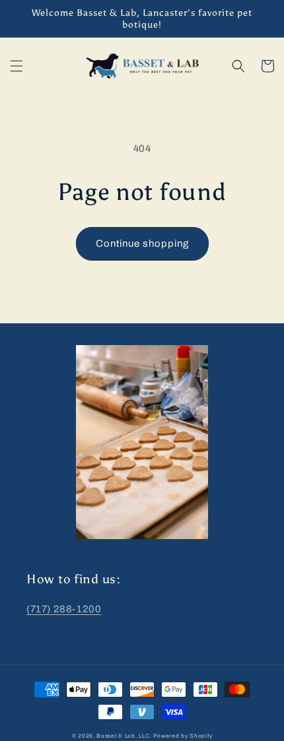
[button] (16, 66)
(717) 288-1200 (63, 609)
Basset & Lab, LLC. (123, 736)
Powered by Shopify (183, 736)
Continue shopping (142, 243)
